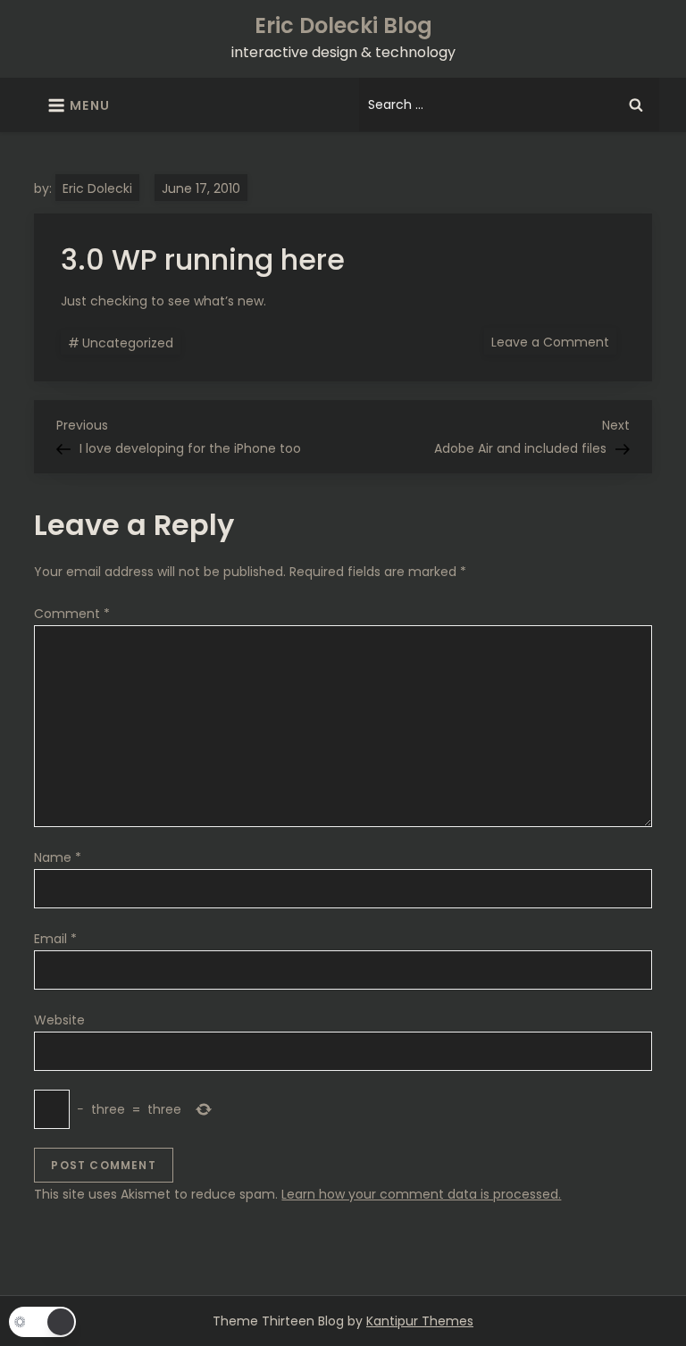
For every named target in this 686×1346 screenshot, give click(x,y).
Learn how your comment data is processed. (421, 1194)
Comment (72, 614)
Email (55, 939)
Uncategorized (127, 343)
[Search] (636, 104)
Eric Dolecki (97, 188)
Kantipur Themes (419, 1321)
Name (57, 857)
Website (59, 1020)
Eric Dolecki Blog (343, 25)
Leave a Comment (553, 341)
